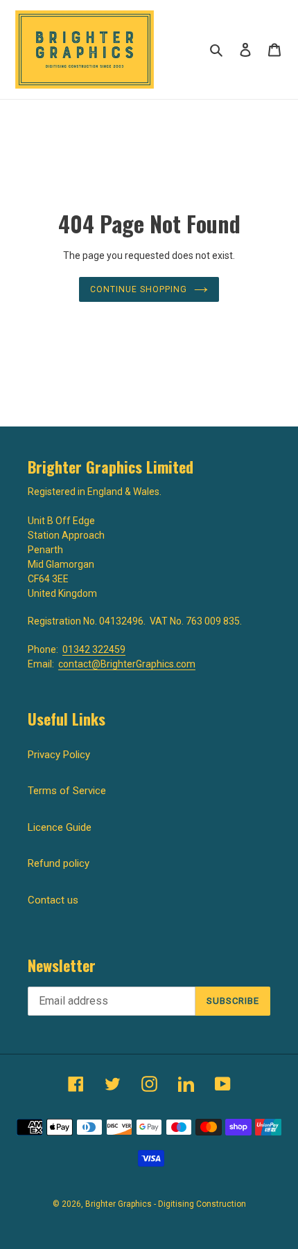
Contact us (53, 900)
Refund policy (58, 863)
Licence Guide (59, 827)
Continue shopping (138, 289)
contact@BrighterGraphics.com (126, 664)
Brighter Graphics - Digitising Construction (165, 1204)
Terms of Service (67, 790)
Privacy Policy (59, 754)
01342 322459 (93, 649)
